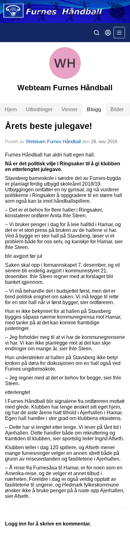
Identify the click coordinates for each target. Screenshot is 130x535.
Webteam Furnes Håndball (53, 141)
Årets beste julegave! (48, 126)
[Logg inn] (108, 32)
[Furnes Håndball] (65, 11)
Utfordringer (39, 109)
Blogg (94, 109)
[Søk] (96, 32)
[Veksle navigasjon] (119, 32)
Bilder (117, 109)
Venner (70, 109)
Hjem (11, 109)
